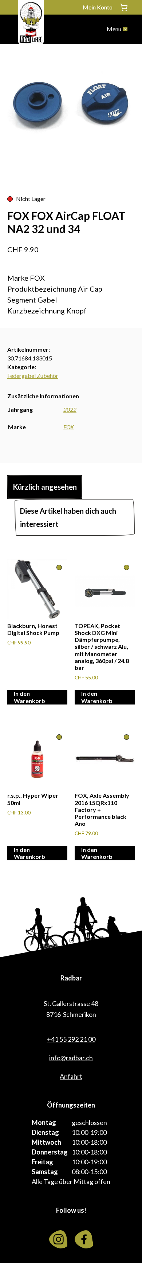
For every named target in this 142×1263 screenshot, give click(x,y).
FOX (68, 426)
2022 (69, 409)
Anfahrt (71, 1076)
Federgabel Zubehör (32, 375)
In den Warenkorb (29, 697)
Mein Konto (98, 7)
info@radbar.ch (71, 1058)
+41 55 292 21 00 (71, 1039)
